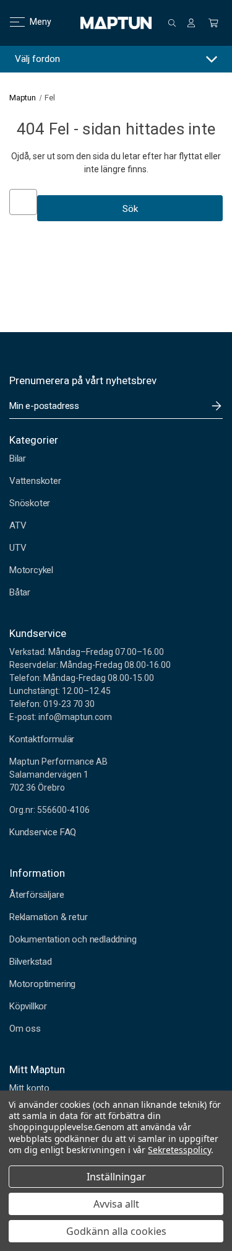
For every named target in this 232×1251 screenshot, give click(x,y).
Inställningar (116, 1176)
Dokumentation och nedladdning (73, 939)
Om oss (25, 1028)
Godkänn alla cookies (116, 1231)
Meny (33, 22)
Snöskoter (29, 503)
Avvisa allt (116, 1204)
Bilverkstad (30, 961)
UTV (17, 547)
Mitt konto (29, 1088)
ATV (17, 525)
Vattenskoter (35, 480)
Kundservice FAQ (42, 832)
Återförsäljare (36, 894)
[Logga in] (191, 23)
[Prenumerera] (216, 406)
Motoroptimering (42, 984)
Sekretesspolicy (179, 1150)
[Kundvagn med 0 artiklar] (213, 23)
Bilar (17, 458)
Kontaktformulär (41, 739)
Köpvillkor (28, 1006)
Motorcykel (31, 570)
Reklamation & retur (48, 917)
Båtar (19, 592)
